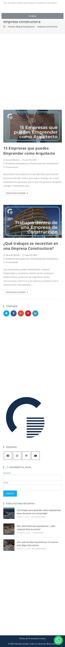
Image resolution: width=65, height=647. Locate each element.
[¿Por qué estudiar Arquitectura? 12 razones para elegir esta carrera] (9, 545)
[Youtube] (35, 456)
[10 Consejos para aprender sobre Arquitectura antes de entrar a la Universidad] (9, 513)
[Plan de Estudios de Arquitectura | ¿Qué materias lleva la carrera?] (9, 529)
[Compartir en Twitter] (6, 313)
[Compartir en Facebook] (14, 313)
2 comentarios (12, 262)
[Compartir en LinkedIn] (35, 313)
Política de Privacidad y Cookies (32, 638)
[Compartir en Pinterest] (28, 313)
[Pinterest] (26, 456)
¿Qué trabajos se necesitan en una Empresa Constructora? (30, 246)
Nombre (7, 473)
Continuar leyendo (16, 193)
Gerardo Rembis (13, 160)
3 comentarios (12, 167)
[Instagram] (17, 456)
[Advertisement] (32, 68)
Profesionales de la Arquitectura (44, 163)
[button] (58, 640)
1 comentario (38, 533)
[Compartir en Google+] (21, 313)
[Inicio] (4, 26)
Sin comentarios (38, 517)
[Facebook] (8, 456)
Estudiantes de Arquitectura (17, 163)
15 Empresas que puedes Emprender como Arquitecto (29, 151)
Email (5, 482)
